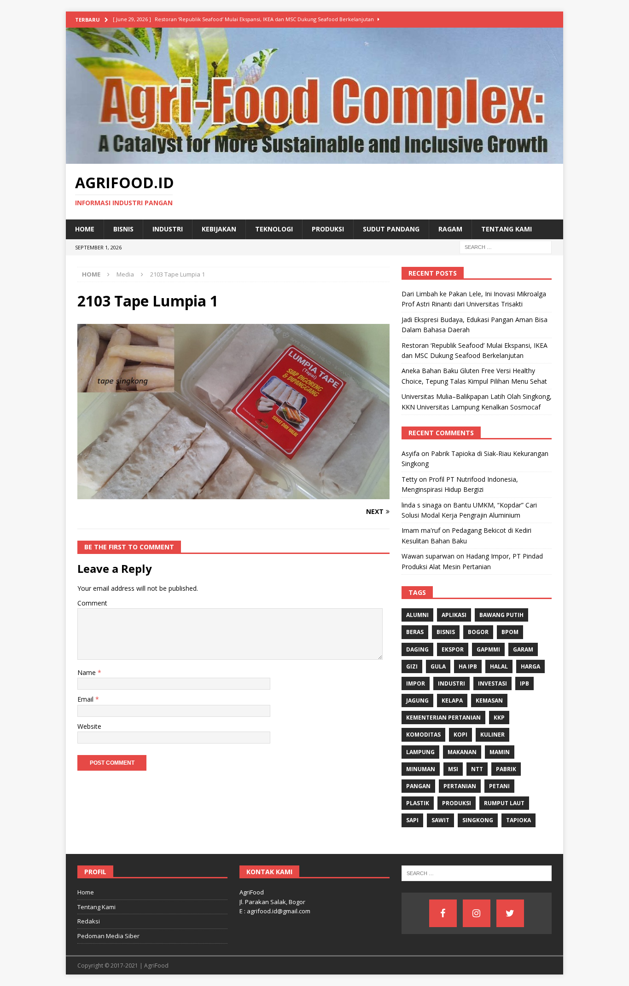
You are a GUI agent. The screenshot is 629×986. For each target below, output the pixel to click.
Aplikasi (454, 615)
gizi (412, 666)
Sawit (440, 820)
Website (89, 726)
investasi (492, 683)
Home (84, 229)
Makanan (462, 752)
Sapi (412, 820)
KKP (499, 717)
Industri (167, 229)
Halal (499, 666)
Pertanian (459, 786)
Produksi (328, 229)
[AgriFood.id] (314, 158)
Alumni (417, 615)
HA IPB (468, 666)
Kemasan (489, 700)
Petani (499, 786)
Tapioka (518, 820)
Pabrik (506, 769)
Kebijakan (219, 229)
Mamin (499, 752)
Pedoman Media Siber (108, 936)
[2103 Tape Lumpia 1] (233, 494)
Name (87, 672)
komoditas (423, 734)
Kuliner (492, 734)
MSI (453, 769)
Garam (523, 649)
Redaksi (88, 921)
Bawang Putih (501, 615)
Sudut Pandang (391, 229)
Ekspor (453, 649)
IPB (524, 683)
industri (451, 683)
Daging (417, 649)
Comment (92, 603)
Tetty (409, 479)
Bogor (478, 632)
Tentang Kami (506, 229)
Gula (438, 666)
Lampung (420, 752)
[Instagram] (476, 913)
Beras (415, 632)
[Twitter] (510, 913)
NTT (477, 769)
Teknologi (274, 229)
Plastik (417, 803)
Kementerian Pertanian (443, 717)
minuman (420, 769)
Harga (530, 666)
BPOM (509, 632)
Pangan (418, 786)
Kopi (460, 734)
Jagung (417, 700)
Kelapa (452, 700)
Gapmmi (488, 649)
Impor (415, 683)
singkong (477, 820)
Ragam (450, 229)
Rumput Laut (504, 803)
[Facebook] (443, 913)
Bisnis (123, 229)
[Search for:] (506, 246)
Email (86, 699)
